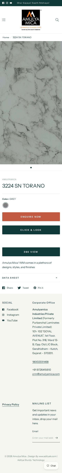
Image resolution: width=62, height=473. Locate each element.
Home (6, 37)
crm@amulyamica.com (46, 374)
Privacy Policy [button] (10, 404)
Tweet (26, 287)
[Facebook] (3, 3)
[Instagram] (7, 3)
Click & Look (31, 230)
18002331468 (40, 361)
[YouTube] (11, 3)
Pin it (40, 287)
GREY (5, 205)
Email (35, 431)
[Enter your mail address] (56, 437)
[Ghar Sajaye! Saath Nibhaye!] (35, 3)
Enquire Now (31, 216)
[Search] (57, 20)
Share (10, 287)
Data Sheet (10, 277)
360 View (31, 251)
